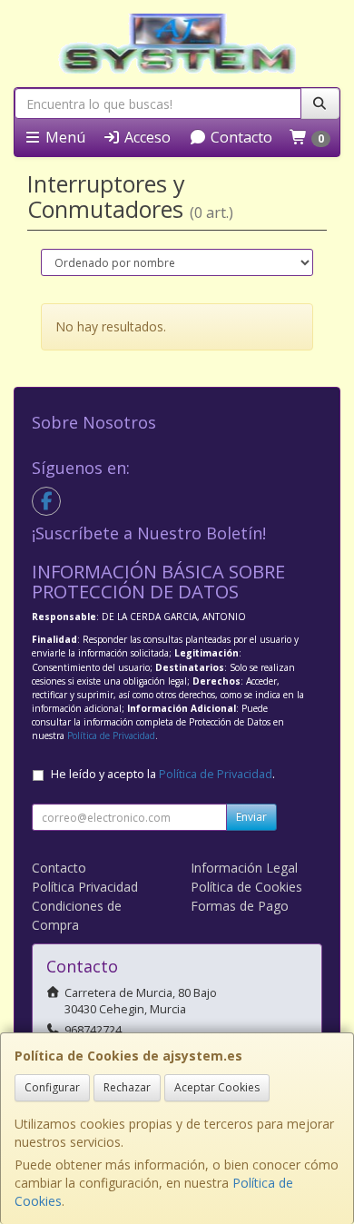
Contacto (239, 137)
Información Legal (244, 867)
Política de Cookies (246, 886)
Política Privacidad (85, 886)
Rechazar (127, 1087)
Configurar (52, 1087)
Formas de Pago (240, 905)
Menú (63, 137)
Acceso (146, 137)
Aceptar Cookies (217, 1087)
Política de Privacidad (111, 735)
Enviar (251, 816)
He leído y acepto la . (163, 774)
